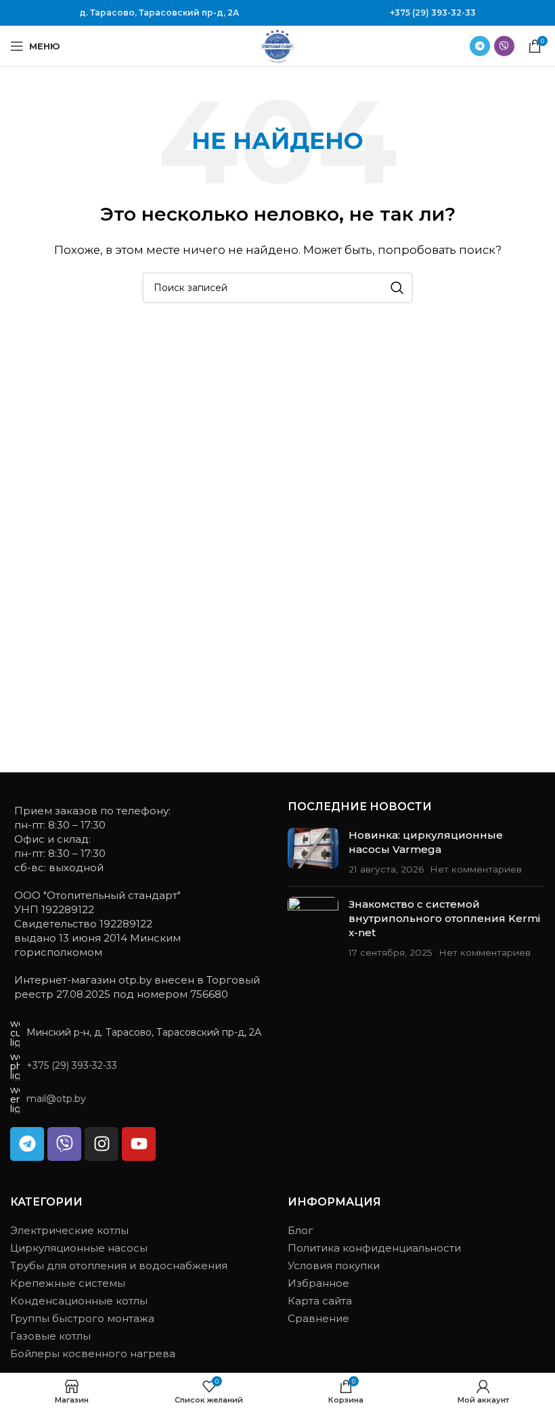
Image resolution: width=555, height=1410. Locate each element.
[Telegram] (27, 1144)
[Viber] (64, 1144)
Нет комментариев (476, 869)
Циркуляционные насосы (79, 1247)
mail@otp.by (56, 1099)
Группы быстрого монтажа (82, 1318)
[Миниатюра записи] (313, 852)
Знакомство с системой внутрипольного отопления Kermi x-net (444, 918)
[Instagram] (101, 1144)
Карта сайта (320, 1300)
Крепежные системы (67, 1283)
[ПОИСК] (397, 287)
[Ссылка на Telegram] (480, 46)
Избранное (318, 1283)
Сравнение (318, 1318)
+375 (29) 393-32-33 (433, 12)
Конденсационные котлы (79, 1300)
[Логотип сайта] (277, 45)
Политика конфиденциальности (374, 1247)
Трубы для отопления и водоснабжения (118, 1265)
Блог (300, 1230)
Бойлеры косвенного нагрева (92, 1353)
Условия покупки (334, 1265)
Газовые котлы (50, 1335)
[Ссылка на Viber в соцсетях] (504, 46)
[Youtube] (139, 1144)
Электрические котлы (69, 1230)
